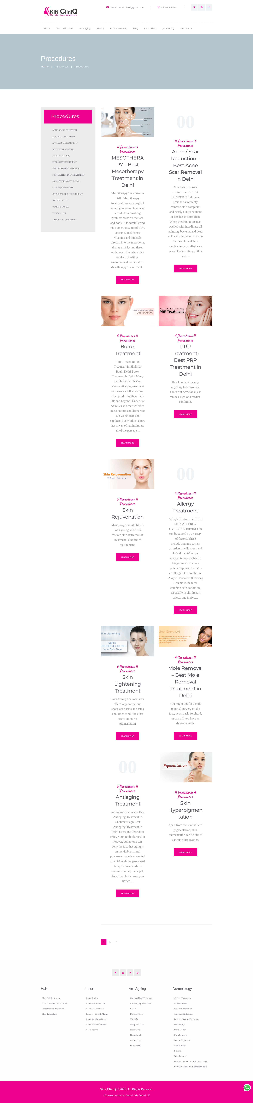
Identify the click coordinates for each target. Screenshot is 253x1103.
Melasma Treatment (183, 1009)
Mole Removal (60, 200)
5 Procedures (126, 336)
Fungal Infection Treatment (186, 1019)
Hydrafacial (135, 1035)
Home (45, 66)
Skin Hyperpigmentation (185, 810)
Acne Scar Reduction (64, 130)
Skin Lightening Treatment (127, 684)
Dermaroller (180, 1030)
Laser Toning (92, 998)
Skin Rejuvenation (127, 513)
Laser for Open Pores (64, 220)
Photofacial (135, 1045)
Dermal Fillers (61, 156)
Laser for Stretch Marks (96, 1014)
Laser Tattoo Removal (96, 1024)
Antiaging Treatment (128, 800)
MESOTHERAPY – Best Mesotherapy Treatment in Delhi (128, 171)
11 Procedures (126, 147)
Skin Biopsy (179, 1024)
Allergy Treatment (185, 507)
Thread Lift (59, 213)
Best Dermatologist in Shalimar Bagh (190, 1061)
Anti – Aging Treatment (141, 1003)
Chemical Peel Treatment (67, 194)
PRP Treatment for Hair (66, 168)
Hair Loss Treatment (64, 162)
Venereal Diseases (182, 1040)
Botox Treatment (128, 349)
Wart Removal (180, 1056)
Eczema (177, 1051)
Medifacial (135, 1030)
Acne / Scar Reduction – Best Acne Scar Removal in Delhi (185, 165)
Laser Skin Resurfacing (96, 1019)
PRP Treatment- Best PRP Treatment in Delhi (185, 360)
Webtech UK (144, 1095)
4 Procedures (129, 150)
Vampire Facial (60, 207)
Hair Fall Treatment (51, 998)
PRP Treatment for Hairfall (54, 1003)
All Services (62, 66)
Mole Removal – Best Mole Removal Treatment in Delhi (185, 681)
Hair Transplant (49, 1014)
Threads (134, 1019)
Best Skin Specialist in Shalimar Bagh (190, 1067)
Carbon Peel (135, 1040)
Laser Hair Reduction (95, 1003)
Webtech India (132, 1095)
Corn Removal (180, 1035)
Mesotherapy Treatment (53, 1009)
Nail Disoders (180, 1045)
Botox (133, 1009)
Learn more (127, 279)
